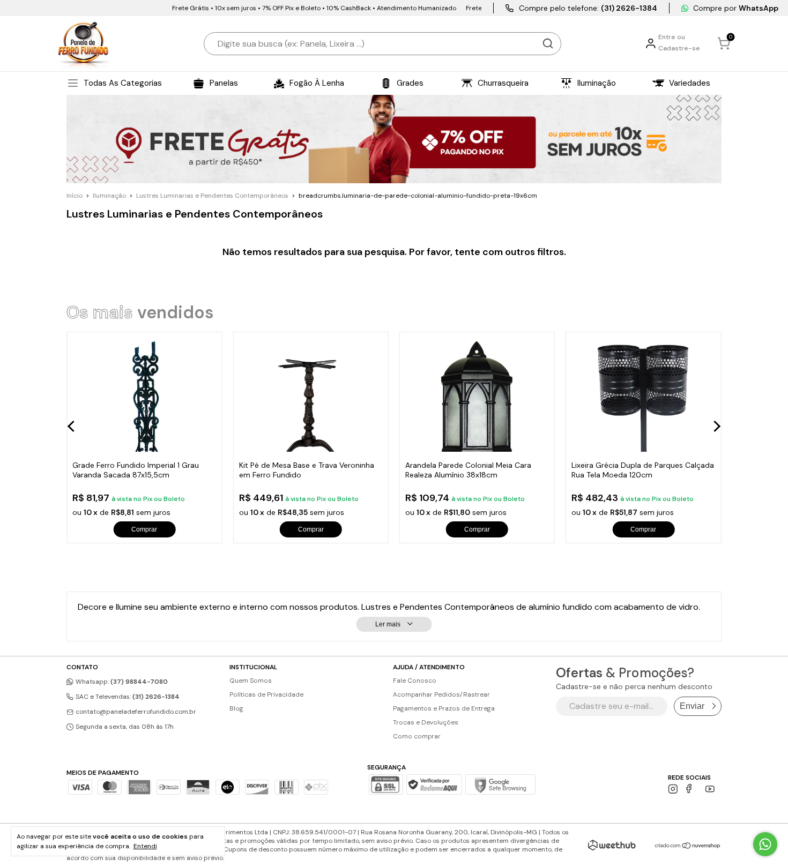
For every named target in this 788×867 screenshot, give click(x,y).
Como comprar (417, 736)
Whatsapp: (121, 681)
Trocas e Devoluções (425, 722)
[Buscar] (548, 43)
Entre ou (671, 37)
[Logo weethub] (612, 845)
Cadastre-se (679, 48)
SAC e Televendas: (127, 696)
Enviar (692, 706)
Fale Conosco (414, 680)
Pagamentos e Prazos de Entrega (444, 708)
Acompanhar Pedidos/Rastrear (441, 694)
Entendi (145, 846)
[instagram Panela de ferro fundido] (673, 789)
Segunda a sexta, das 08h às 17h (124, 726)
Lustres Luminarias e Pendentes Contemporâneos (212, 195)
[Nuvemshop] (688, 846)
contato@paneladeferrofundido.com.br (136, 711)
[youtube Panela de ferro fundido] (710, 789)
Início (74, 195)
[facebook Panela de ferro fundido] (691, 789)
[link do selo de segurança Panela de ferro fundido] (434, 785)
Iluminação (109, 195)
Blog (236, 708)
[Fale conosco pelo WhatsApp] (765, 844)
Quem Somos (250, 680)
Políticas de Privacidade (266, 694)
